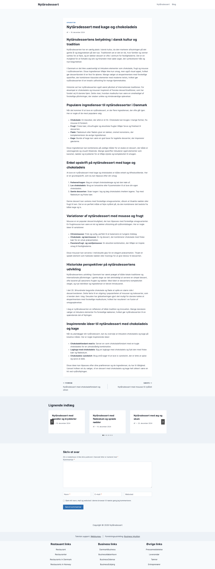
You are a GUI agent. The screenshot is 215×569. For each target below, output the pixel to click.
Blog (174, 4)
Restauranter (61, 554)
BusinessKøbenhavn (107, 554)
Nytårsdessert (163, 4)
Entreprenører (154, 564)
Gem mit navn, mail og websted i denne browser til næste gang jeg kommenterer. (98, 500)
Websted (129, 494)
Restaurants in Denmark (61, 559)
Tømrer (154, 559)
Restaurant (61, 549)
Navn (67, 494)
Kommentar (69, 460)
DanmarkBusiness (107, 549)
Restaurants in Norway (61, 564)
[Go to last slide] (52, 422)
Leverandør (154, 554)
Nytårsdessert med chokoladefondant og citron (81, 386)
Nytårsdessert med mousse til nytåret (135, 385)
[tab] (103, 435)
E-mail (98, 494)
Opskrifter (71, 22)
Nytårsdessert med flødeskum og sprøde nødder (104, 419)
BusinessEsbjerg (107, 564)
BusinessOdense (107, 559)
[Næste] (163, 422)
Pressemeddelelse (154, 549)
